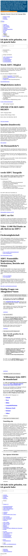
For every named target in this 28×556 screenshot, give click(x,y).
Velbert (8, 413)
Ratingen (8, 410)
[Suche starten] (2, 47)
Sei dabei (5, 30)
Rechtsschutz (6, 78)
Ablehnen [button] (3, 11)
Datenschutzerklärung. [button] (5, 10)
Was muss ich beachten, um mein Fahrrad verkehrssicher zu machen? (15, 451)
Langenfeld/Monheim (11, 405)
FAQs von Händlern (7, 275)
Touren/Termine (6, 26)
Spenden (5, 17)
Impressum (5, 549)
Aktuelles (5, 24)
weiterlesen (5, 312)
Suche (4, 36)
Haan (7, 400)
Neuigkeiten (5, 496)
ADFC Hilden (6, 25)
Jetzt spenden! (3, 142)
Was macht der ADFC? (8, 314)
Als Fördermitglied (7, 60)
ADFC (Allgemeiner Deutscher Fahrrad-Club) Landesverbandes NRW (13, 384)
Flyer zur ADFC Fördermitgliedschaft (11, 252)
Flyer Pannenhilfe (6, 277)
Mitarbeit (5, 525)
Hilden (7, 402)
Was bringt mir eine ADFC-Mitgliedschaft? (11, 331)
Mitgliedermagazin (11, 77)
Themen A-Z (5, 504)
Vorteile (4, 79)
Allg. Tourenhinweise (7, 517)
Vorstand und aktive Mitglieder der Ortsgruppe (12, 528)
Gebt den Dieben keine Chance (9, 514)
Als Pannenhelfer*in (7, 61)
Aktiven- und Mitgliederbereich (9, 544)
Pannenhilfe (9, 75)
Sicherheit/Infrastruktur (8, 29)
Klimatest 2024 (6, 509)
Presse (4, 31)
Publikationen (6, 527)
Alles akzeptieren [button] (13, 11)
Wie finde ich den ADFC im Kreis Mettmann (12, 373)
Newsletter (5, 19)
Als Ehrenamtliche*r (7, 59)
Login (4, 32)
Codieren (5, 513)
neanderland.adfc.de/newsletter (13, 301)
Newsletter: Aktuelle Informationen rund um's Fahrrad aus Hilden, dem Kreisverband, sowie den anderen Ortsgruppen (15, 295)
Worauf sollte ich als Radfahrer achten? (11, 418)
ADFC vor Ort (6, 524)
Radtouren (5, 498)
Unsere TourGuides (7, 519)
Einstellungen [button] (7, 11)
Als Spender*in (6, 58)
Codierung (5, 28)
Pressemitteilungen (7, 540)
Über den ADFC (6, 523)
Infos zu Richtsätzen (7, 253)
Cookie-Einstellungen (7, 551)
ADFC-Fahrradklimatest (8, 508)
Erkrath (8, 397)
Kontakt (4, 529)
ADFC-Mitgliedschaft (7, 57)
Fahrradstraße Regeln (7, 507)
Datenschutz (5, 550)
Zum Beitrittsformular (5, 81)
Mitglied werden (6, 16)
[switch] (10, 50)
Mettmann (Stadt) (10, 408)
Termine (5, 497)
